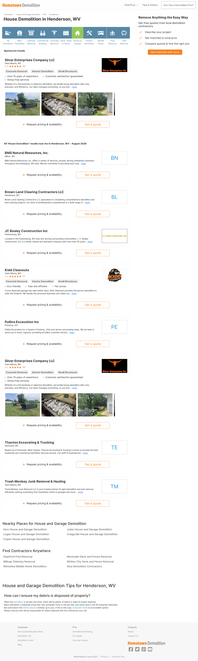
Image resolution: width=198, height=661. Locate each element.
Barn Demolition (19, 42)
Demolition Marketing (83, 631)
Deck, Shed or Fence (65, 42)
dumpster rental (80, 607)
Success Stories (80, 640)
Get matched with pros (165, 52)
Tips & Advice (150, 4)
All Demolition (8, 42)
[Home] (21, 5)
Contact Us (133, 636)
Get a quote (93, 124)
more (74, 87)
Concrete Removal (54, 42)
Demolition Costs (25, 640)
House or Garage (77, 42)
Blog (20, 644)
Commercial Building (42, 42)
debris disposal (30, 607)
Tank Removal (124, 42)
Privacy (104, 656)
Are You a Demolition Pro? (178, 5)
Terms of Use (118, 656)
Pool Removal (112, 42)
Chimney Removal (31, 42)
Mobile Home (101, 42)
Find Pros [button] (130, 4)
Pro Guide (77, 636)
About (130, 631)
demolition (18, 602)
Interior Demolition (89, 42)
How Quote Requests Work (30, 631)
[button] (130, 649)
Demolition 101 (24, 636)
